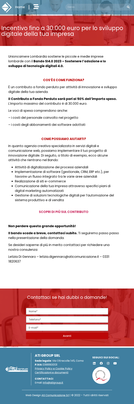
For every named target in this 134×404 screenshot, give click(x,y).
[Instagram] (108, 363)
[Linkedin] (94, 363)
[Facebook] (101, 363)
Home (20, 7)
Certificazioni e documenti (51, 372)
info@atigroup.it (53, 383)
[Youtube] (115, 363)
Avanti (67, 336)
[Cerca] (128, 7)
